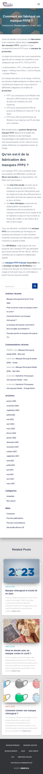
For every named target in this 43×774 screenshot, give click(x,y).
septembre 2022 (13, 410)
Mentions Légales (25, 757)
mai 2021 (10, 474)
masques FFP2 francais (16, 263)
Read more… (16, 611)
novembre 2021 (13, 447)
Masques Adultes (30, 745)
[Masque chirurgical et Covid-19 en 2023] (21, 571)
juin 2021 (10, 470)
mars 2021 (11, 484)
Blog (23, 751)
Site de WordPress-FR (15, 527)
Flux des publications (15, 518)
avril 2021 (10, 479)
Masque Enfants (11, 751)
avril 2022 (10, 424)
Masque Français (12, 745)
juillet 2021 (11, 465)
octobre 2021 (12, 451)
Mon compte (33, 751)
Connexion (11, 514)
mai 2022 (10, 419)
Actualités (10, 496)
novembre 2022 (13, 406)
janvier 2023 (11, 401)
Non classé (11, 501)
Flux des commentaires (16, 523)
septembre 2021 (13, 456)
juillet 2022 (11, 415)
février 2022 (11, 433)
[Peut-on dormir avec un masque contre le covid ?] (21, 631)
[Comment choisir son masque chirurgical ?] (21, 691)
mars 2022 (11, 429)
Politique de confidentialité (21, 763)
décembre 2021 (13, 442)
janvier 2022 (11, 438)
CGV (12, 757)
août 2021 (10, 461)
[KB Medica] (8, 4)
